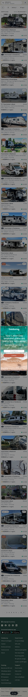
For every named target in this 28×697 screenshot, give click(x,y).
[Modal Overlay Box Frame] (14, 348)
